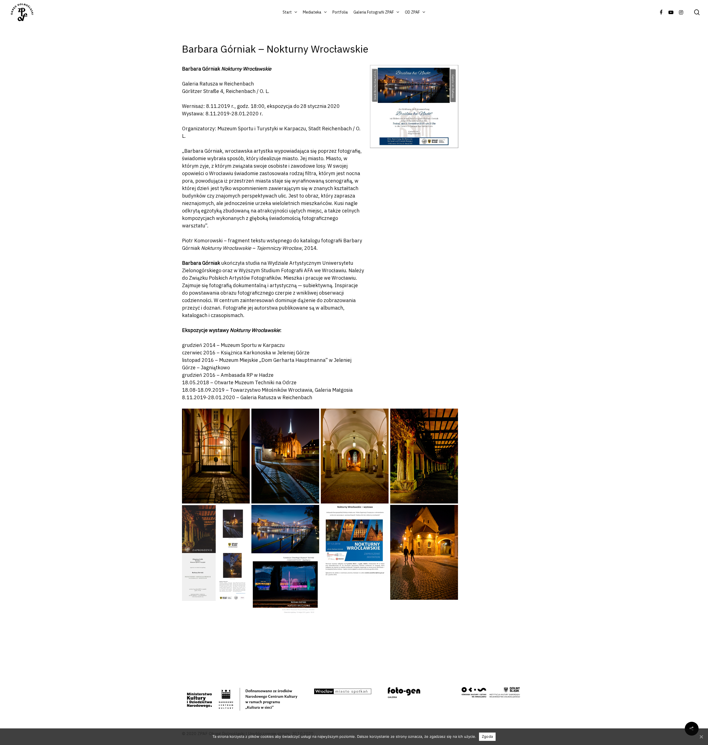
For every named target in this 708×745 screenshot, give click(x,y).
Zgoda (487, 736)
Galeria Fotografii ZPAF (373, 12)
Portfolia (340, 12)
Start (287, 12)
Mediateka (312, 12)
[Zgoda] (701, 736)
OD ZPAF (412, 12)
